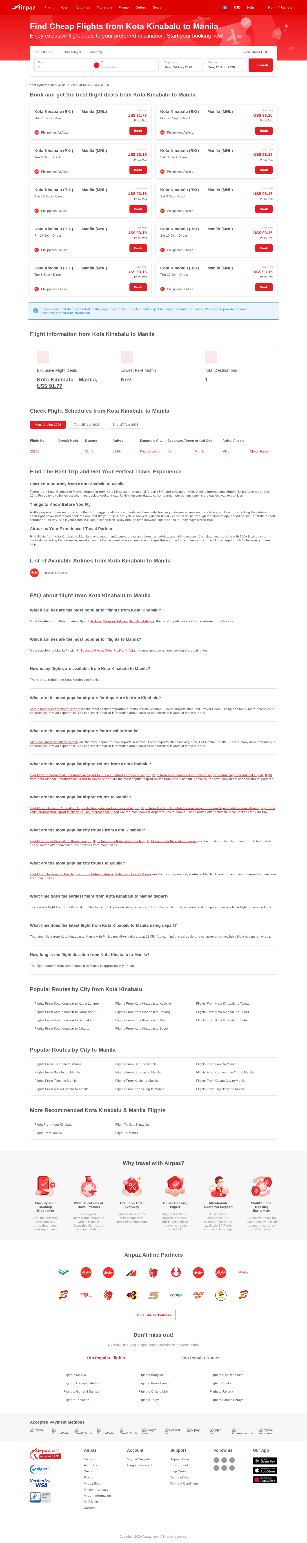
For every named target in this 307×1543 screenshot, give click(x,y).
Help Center (179, 1471)
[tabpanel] (153, 1383)
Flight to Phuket (221, 1383)
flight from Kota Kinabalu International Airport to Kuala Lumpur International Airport (90, 775)
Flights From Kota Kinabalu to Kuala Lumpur (67, 1003)
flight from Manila (48, 1133)
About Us (90, 1465)
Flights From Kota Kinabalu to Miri (140, 1020)
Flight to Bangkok (151, 1375)
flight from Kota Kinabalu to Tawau (172, 841)
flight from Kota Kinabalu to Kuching (119, 841)
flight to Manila (126, 1133)
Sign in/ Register (139, 1459)
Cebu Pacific (114, 650)
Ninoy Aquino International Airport (54, 742)
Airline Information (97, 1489)
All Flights (91, 1501)
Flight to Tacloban (76, 1400)
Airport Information (97, 1495)
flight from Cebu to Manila (94, 874)
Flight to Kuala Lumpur (154, 1383)
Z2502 (35, 451)
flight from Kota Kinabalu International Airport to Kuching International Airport (207, 775)
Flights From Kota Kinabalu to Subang (223, 1020)
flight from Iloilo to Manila (133, 874)
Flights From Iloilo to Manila (216, 1064)
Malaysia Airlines (115, 621)
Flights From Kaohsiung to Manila (139, 1089)
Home (88, 1459)
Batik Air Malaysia (141, 621)
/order (182, 540)
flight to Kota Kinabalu (132, 1124)
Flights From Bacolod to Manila (57, 1072)
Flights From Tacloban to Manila (58, 1064)
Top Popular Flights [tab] (106, 1358)
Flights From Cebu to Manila (136, 1064)
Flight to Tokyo (149, 1400)
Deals (88, 1471)
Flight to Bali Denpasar (226, 1375)
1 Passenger (71, 52)
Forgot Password (139, 1465)
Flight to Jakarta (221, 1391)
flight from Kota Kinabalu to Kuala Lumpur (60, 841)
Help (250, 7)
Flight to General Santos (81, 1391)
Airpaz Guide (179, 1459)
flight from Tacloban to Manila (52, 874)
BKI (169, 451)
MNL (225, 451)
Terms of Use (180, 1477)
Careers (90, 1507)
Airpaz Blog (92, 1483)
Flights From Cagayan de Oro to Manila (225, 1072)
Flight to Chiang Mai (153, 1391)
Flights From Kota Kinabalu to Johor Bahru (66, 1012)
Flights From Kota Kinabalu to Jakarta (62, 1028)
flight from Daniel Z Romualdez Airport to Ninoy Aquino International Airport (85, 808)
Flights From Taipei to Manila (56, 1080)
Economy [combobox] (94, 52)
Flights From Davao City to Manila (221, 1080)
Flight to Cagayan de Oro (82, 1383)
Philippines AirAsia (90, 650)
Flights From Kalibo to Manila (136, 1080)
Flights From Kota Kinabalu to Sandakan (64, 1020)
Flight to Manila (75, 1375)
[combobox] (65, 67)
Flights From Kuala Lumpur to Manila (62, 1089)
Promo (88, 1477)
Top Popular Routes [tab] (201, 1358)
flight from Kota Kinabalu (54, 1124)
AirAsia (96, 621)
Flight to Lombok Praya (226, 1400)
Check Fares (259, 451)
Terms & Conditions (184, 1483)
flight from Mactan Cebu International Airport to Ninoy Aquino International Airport (200, 808)
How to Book (179, 1465)
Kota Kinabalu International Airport (55, 709)
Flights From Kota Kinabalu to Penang (143, 1012)
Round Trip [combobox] (43, 52)
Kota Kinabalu (150, 451)
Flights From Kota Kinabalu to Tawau (223, 1003)
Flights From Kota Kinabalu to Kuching (143, 1003)
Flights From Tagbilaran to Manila (220, 1089)
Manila (200, 451)
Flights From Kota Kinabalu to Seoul (141, 1028)
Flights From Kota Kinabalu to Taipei (222, 1012)
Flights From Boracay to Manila (138, 1072)
